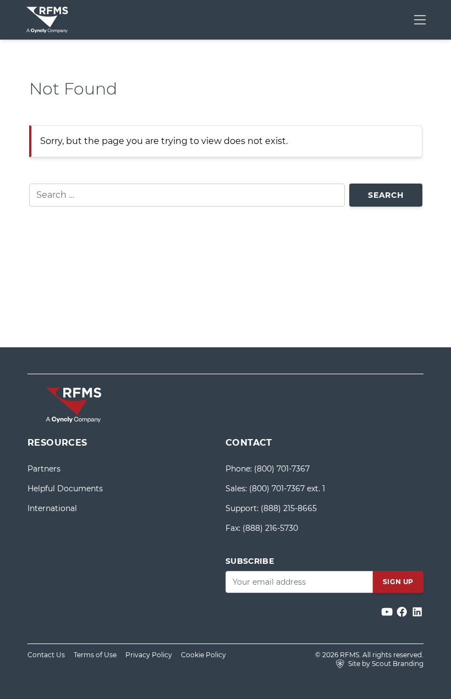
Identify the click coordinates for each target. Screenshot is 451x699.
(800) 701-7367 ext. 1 (287, 488)
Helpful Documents (65, 488)
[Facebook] (402, 612)
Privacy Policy (148, 655)
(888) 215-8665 (289, 508)
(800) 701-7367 (282, 469)
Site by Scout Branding (385, 663)
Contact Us (46, 655)
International (52, 508)
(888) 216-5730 (270, 528)
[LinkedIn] (417, 612)
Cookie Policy (203, 655)
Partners (44, 469)
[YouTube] (388, 612)
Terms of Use (95, 655)
